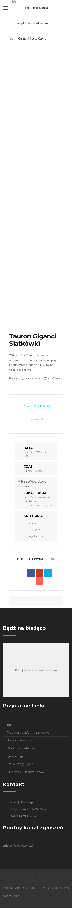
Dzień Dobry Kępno (20, 764)
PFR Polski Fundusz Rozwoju (26, 772)
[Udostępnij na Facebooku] (31, 573)
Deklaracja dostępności (22, 748)
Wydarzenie (36, 536)
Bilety (32, 522)
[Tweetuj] (48, 573)
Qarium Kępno (16, 756)
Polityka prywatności (21, 740)
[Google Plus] (39, 573)
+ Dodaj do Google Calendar (37, 406)
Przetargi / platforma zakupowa (28, 732)
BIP (9, 724)
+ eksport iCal (37, 418)
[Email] (39, 581)
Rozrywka (35, 529)
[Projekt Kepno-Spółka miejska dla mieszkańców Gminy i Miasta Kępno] (32, 22)
